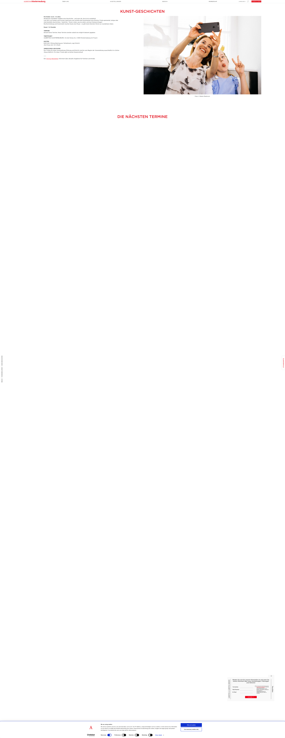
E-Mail (234, 692)
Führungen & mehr (1, 372)
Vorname (235, 687)
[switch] (124, 735)
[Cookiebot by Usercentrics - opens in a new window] (90, 735)
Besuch (165, 1)
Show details (158, 735)
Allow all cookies (191, 725)
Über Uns (65, 1)
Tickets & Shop (256, 1)
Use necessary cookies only (191, 729)
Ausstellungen (115, 1)
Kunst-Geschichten (1, 361)
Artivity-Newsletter (52, 58)
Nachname (236, 689)
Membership (213, 1)
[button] (242, 1)
